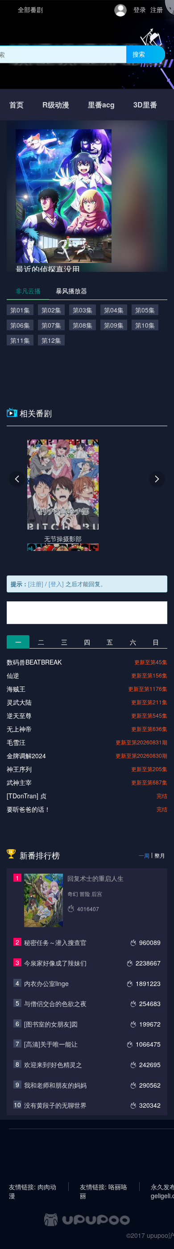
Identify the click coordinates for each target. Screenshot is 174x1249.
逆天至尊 (19, 715)
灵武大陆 (19, 702)
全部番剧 (30, 9)
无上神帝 (19, 728)
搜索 (139, 53)
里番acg (101, 104)
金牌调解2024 (26, 755)
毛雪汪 (16, 742)
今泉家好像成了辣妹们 (55, 962)
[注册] (35, 583)
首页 (16, 104)
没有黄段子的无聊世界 (55, 1105)
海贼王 (16, 688)
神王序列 (19, 768)
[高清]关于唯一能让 (51, 1043)
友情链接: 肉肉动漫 (32, 1186)
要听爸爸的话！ (28, 809)
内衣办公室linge (46, 983)
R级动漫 (55, 104)
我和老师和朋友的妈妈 (55, 1085)
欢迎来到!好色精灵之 (53, 1064)
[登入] (56, 583)
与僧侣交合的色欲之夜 (55, 1003)
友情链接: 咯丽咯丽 (103, 1186)
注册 (156, 9)
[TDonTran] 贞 (26, 795)
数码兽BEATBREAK (34, 661)
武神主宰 (19, 782)
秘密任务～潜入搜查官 (55, 942)
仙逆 (13, 675)
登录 (139, 9)
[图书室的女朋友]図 (51, 1023)
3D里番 (145, 104)
